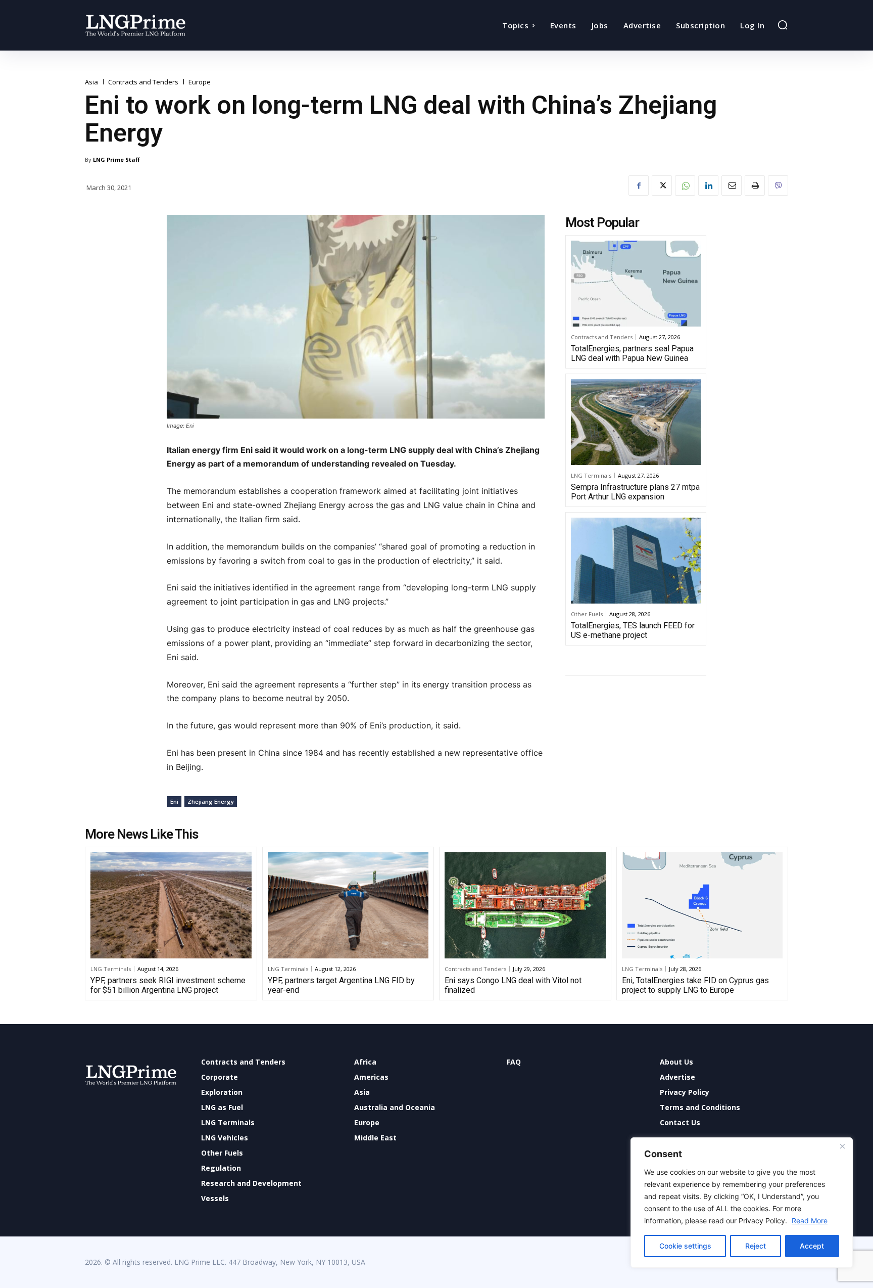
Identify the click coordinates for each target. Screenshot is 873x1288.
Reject (755, 1245)
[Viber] (778, 185)
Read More (810, 1220)
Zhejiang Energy (210, 801)
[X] (662, 185)
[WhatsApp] (685, 185)
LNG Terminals (591, 475)
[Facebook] (638, 185)
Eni (174, 801)
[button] (782, 24)
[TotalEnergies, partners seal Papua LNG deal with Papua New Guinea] (636, 284)
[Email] (731, 185)
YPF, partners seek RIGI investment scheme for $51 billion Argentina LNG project (168, 985)
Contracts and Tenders (143, 82)
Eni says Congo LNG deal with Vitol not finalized (513, 985)
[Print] (755, 185)
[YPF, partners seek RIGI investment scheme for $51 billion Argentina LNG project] (171, 905)
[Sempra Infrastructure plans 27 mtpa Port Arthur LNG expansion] (636, 422)
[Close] (842, 1146)
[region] (741, 1202)
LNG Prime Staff (116, 159)
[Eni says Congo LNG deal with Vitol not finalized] (525, 905)
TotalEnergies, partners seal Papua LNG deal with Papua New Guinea (632, 353)
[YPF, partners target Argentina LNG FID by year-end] (348, 905)
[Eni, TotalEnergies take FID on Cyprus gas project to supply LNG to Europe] (702, 905)
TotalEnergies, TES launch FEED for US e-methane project (633, 630)
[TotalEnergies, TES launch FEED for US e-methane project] (636, 561)
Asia (91, 82)
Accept (812, 1245)
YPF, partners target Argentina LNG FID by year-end (341, 985)
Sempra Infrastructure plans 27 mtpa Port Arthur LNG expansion (635, 491)
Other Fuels (587, 614)
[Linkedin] (708, 185)
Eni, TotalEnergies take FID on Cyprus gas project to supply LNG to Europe (695, 985)
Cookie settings (685, 1245)
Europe (199, 82)
